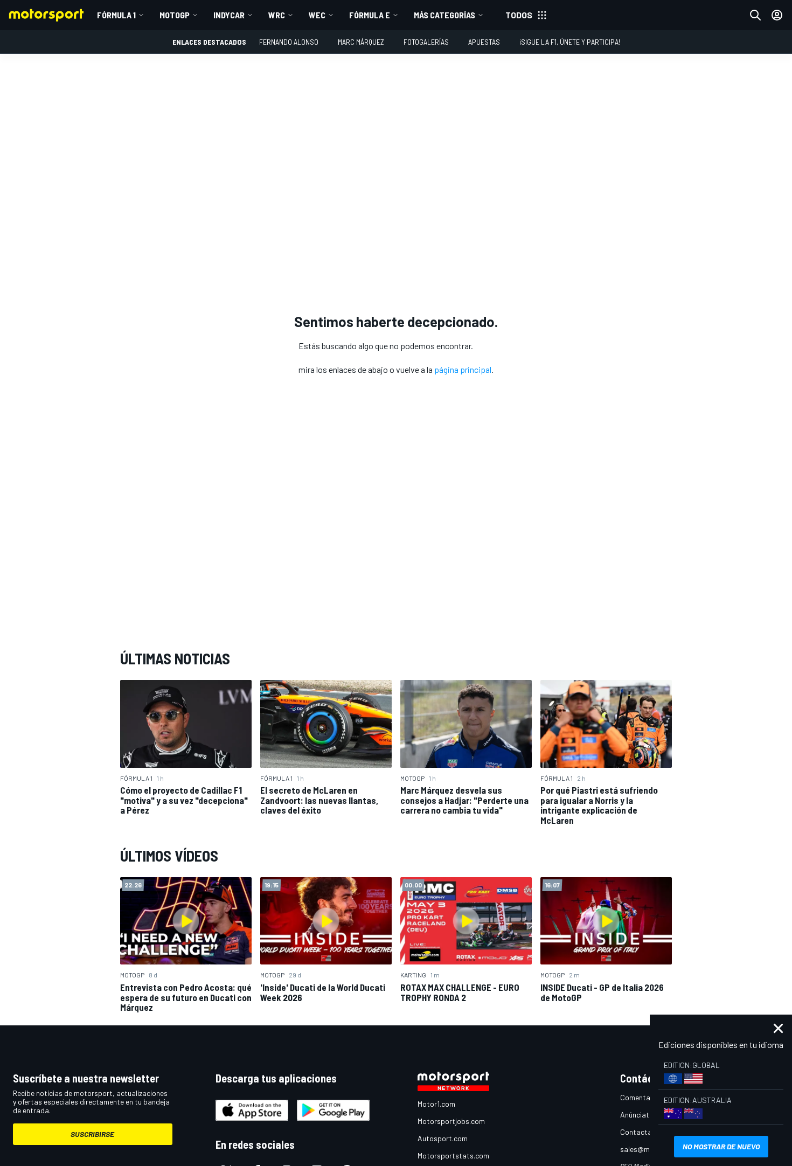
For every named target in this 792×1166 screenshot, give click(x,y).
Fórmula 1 (116, 15)
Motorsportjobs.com (451, 1121)
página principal (462, 369)
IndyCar (229, 15)
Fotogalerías (426, 41)
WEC (317, 15)
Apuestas (484, 41)
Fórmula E (369, 15)
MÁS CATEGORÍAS (444, 15)
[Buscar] (755, 15)
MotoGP (174, 15)
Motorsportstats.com (453, 1155)
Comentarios (641, 1097)
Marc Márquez (361, 41)
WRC (276, 15)
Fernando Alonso (288, 41)
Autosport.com (443, 1138)
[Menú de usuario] (777, 15)
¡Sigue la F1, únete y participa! (569, 41)
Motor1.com (436, 1103)
